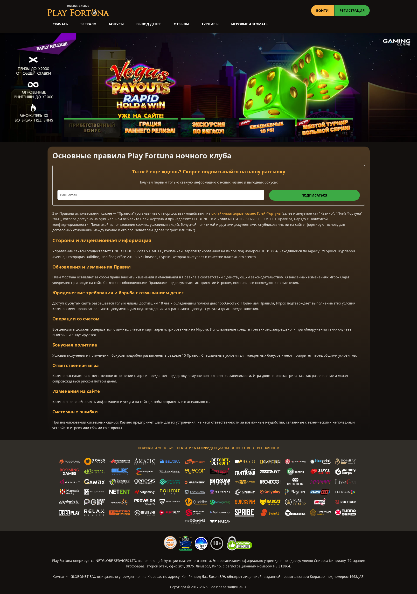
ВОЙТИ (322, 10)
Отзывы (181, 24)
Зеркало (88, 24)
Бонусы (116, 24)
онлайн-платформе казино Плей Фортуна (246, 213)
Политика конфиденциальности (208, 448)
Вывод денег (148, 24)
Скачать (60, 24)
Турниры (210, 24)
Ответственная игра (260, 448)
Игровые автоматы (250, 24)
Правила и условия (156, 448)
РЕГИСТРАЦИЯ (352, 10)
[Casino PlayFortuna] (78, 10)
